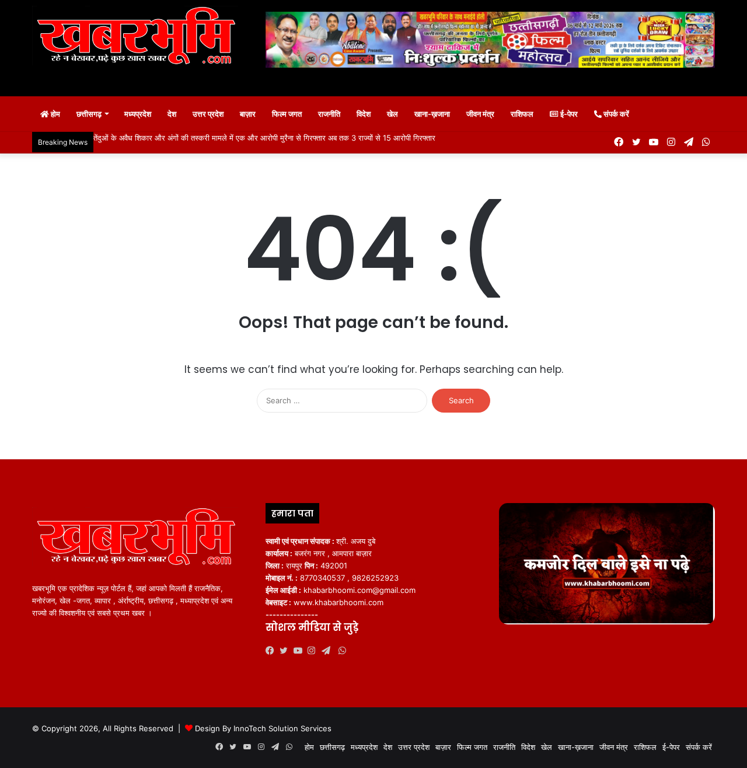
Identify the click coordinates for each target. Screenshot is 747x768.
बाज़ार (248, 113)
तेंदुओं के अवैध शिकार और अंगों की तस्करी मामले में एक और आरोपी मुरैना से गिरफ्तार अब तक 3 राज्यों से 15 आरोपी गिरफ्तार (264, 137)
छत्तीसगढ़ (89, 113)
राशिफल (522, 113)
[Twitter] (287, 651)
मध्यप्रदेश (137, 113)
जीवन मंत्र (480, 113)
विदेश (364, 113)
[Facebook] (273, 651)
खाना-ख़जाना (432, 113)
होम (54, 113)
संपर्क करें (615, 113)
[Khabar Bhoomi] (140, 39)
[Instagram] (315, 651)
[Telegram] (329, 651)
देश (171, 113)
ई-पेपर (568, 113)
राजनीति (329, 113)
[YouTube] (301, 651)
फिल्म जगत (287, 113)
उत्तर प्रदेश (208, 113)
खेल (392, 113)
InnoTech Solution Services (282, 728)
